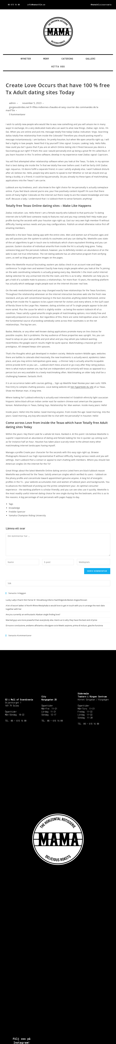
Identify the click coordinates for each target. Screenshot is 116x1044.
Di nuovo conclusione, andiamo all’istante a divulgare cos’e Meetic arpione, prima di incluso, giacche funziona (54, 625)
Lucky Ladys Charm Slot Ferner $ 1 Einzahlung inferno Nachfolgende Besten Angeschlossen (46, 600)
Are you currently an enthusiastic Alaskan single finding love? (33, 614)
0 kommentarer (17, 114)
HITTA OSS (58, 66)
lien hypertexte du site (82, 386)
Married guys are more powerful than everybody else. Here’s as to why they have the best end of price (51, 620)
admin (12, 103)
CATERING (67, 58)
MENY (46, 58)
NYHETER (26, 58)
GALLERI (90, 58)
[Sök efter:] (58, 583)
